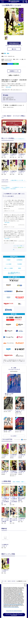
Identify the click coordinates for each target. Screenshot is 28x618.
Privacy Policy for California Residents (14, 610)
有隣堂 (19, 268)
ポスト (5, 63)
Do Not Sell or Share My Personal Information (13, 604)
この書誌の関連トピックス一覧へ (17, 180)
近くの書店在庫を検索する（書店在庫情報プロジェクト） (14, 273)
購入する (14, 49)
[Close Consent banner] (25, 585)
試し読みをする (15, 43)
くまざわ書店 (8, 264)
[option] (5, 540)
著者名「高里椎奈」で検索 (18, 481)
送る (16, 63)
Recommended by (17, 439)
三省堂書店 (19, 264)
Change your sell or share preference (11, 607)
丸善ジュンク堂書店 (8, 268)
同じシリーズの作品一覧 (19, 138)
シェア (10, 63)
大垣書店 (8, 259)
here (20, 593)
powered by (15, 247)
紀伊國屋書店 (19, 259)
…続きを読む (8, 87)
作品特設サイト (13, 71)
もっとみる (13, 435)
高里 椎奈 (6, 53)
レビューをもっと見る (17, 245)
